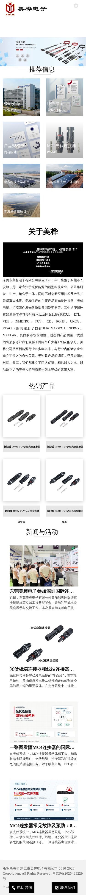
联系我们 (67, 887)
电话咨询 (24, 887)
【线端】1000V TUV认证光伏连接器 (21, 446)
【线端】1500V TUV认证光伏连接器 (64, 446)
